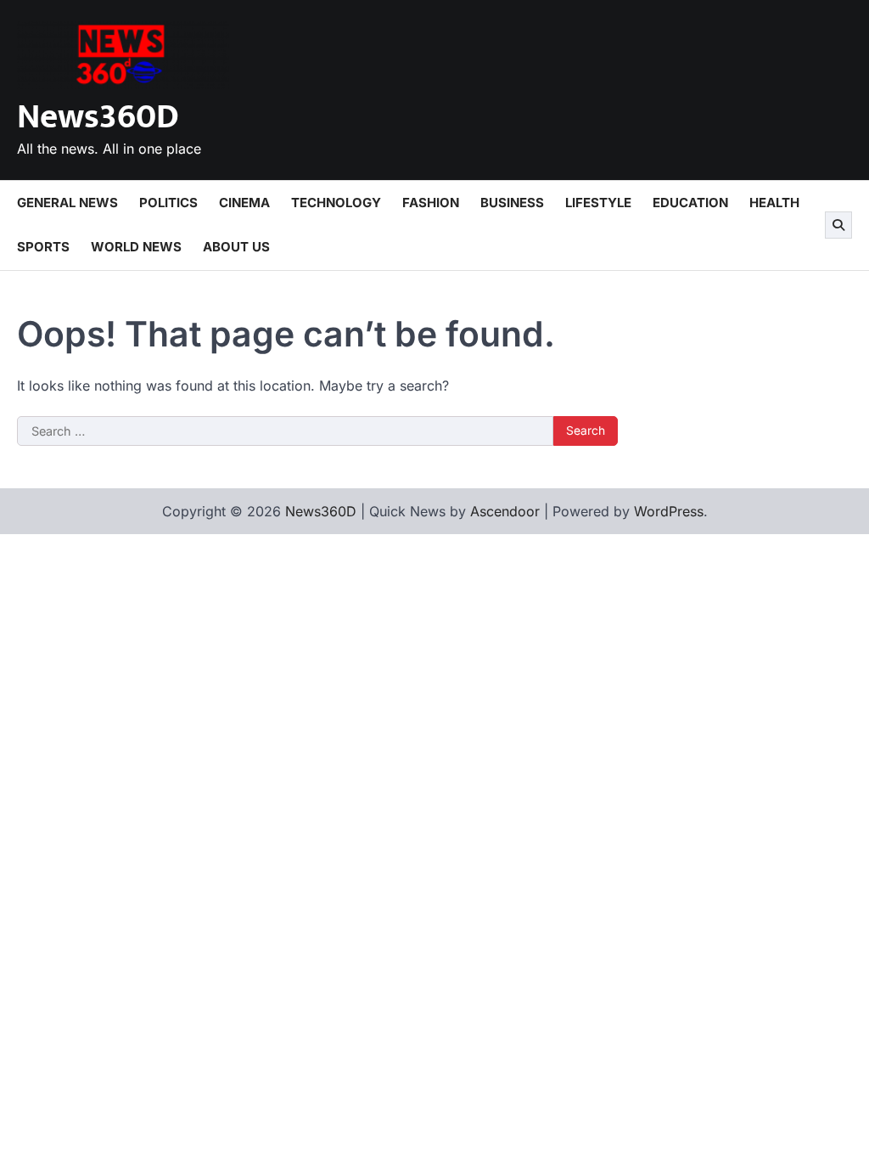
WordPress (669, 511)
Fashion (430, 202)
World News (136, 247)
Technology (336, 202)
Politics (168, 202)
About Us (236, 247)
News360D (98, 117)
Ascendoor (505, 511)
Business (512, 202)
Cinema (244, 202)
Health (774, 202)
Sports (43, 247)
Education (690, 202)
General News (67, 202)
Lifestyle (598, 202)
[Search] (838, 225)
